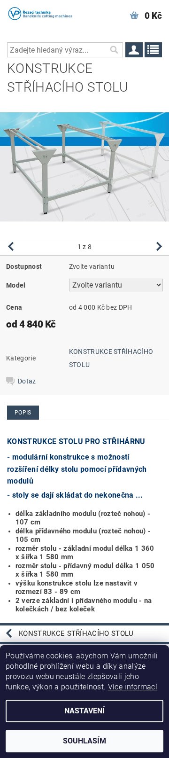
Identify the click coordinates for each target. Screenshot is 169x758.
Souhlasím (84, 740)
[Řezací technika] (42, 12)
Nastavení (84, 710)
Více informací (132, 686)
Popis (23, 412)
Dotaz (27, 381)
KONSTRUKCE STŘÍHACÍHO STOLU (76, 633)
